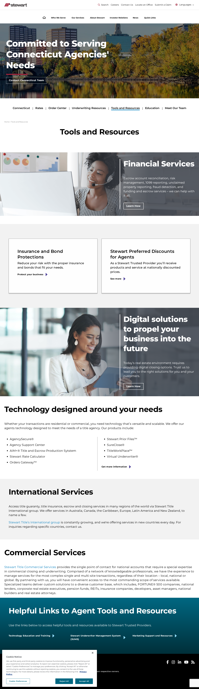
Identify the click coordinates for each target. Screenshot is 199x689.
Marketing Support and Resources (153, 635)
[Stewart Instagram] (173, 663)
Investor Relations (119, 18)
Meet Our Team (175, 108)
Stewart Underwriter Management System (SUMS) (96, 637)
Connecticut (21, 108)
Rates (39, 108)
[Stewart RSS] (193, 663)
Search (105, 5)
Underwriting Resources (89, 108)
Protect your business (30, 274)
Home (6, 122)
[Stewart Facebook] (167, 663)
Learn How (133, 205)
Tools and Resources (125, 108)
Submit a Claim (163, 5)
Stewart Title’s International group (34, 522)
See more (115, 278)
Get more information (114, 466)
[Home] (44, 18)
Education (152, 108)
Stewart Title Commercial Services (30, 567)
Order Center (57, 108)
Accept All (84, 681)
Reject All (64, 681)
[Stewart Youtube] (186, 663)
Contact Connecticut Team (26, 80)
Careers (115, 5)
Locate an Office (144, 5)
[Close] (93, 653)
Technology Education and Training (29, 635)
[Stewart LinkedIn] (179, 663)
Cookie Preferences (18, 681)
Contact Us (127, 5)
